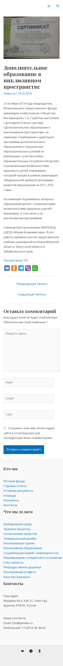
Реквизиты (11, 500)
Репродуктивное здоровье (22, 567)
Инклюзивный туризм (19, 543)
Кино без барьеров (17, 577)
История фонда (14, 481)
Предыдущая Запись (32, 284)
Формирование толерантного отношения (33, 558)
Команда (10, 496)
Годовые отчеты (15, 486)
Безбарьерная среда (17, 524)
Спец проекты (13, 562)
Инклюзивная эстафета (20, 572)
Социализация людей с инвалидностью (31, 553)
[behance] (40, 651)
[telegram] (31, 651)
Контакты (10, 505)
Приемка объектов (17, 529)
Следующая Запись (32, 294)
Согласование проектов (20, 534)
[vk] (23, 651)
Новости (9, 93)
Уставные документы (18, 491)
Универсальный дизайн (20, 538)
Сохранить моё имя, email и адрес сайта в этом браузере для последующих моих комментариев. (29, 433)
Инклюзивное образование (23, 548)
